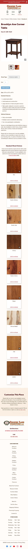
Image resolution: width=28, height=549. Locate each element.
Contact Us (14, 513)
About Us (14, 501)
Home (2, 19)
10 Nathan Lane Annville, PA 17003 (14, 430)
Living (14, 465)
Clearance (14, 482)
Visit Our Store (14, 504)
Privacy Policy (21, 542)
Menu (13, 14)
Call (7, 14)
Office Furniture (13, 19)
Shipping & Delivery (14, 507)
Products (7, 19)
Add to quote (5, 87)
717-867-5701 (21, 409)
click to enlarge (14, 180)
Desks (19, 19)
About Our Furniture (14, 485)
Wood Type (4, 77)
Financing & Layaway (14, 510)
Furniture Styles (14, 491)
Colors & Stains (12, 155)
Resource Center (14, 488)
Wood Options (14, 494)
